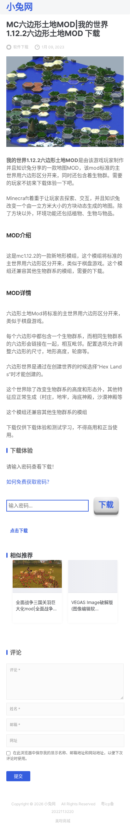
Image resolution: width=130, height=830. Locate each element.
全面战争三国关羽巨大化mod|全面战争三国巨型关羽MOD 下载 (37, 606)
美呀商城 (62, 821)
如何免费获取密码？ (29, 482)
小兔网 (50, 804)
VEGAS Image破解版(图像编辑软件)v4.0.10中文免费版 (92, 606)
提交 (18, 776)
